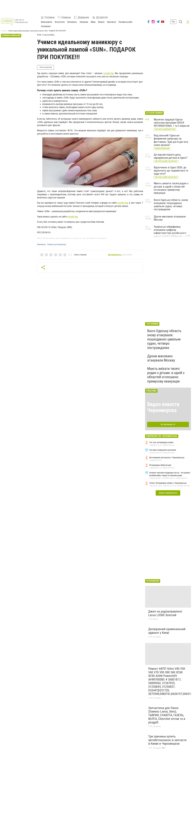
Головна (50, 17)
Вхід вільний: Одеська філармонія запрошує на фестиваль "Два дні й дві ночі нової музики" (171, 140)
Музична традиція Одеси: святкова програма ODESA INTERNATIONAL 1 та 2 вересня (171, 122)
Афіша (93, 22)
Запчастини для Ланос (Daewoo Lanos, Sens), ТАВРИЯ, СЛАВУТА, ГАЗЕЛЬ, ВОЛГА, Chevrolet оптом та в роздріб (166, 715)
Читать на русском (45, 67)
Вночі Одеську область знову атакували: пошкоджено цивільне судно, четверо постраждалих (171, 204)
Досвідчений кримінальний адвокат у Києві (166, 631)
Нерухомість (72, 22)
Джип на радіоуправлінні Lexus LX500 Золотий (165, 613)
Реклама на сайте (125, 22)
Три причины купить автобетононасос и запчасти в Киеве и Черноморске (167, 740)
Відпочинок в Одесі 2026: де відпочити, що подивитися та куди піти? (171, 170)
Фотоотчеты (60, 22)
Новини (66, 17)
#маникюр (41, 244)
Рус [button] (173, 21)
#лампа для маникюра (56, 244)
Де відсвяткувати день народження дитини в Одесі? (170, 156)
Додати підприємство (168, 493)
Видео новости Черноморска (163, 407)
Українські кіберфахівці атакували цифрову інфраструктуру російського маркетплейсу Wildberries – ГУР (172, 231)
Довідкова (84, 22)
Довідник (83, 17)
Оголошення (46, 26)
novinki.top (108, 73)
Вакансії (101, 22)
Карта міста (111, 22)
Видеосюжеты (46, 22)
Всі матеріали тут (168, 424)
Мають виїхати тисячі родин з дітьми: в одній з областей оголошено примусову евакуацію (171, 188)
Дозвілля (102, 17)
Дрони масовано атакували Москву (161, 358)
